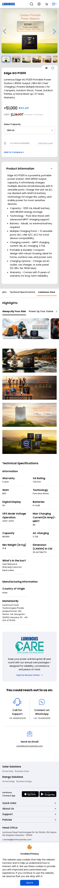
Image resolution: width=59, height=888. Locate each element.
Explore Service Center (28, 675)
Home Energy (8, 781)
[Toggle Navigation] (54, 4)
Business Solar (22, 771)
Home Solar (7, 771)
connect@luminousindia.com (16, 839)
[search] (31, 4)
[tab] (22, 292)
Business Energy (24, 781)
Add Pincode (45, 143)
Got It (29, 882)
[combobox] (29, 130)
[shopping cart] (46, 4)
